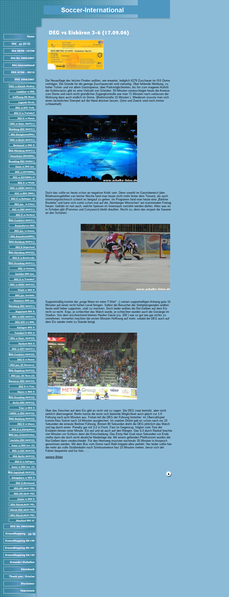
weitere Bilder (54, 457)
